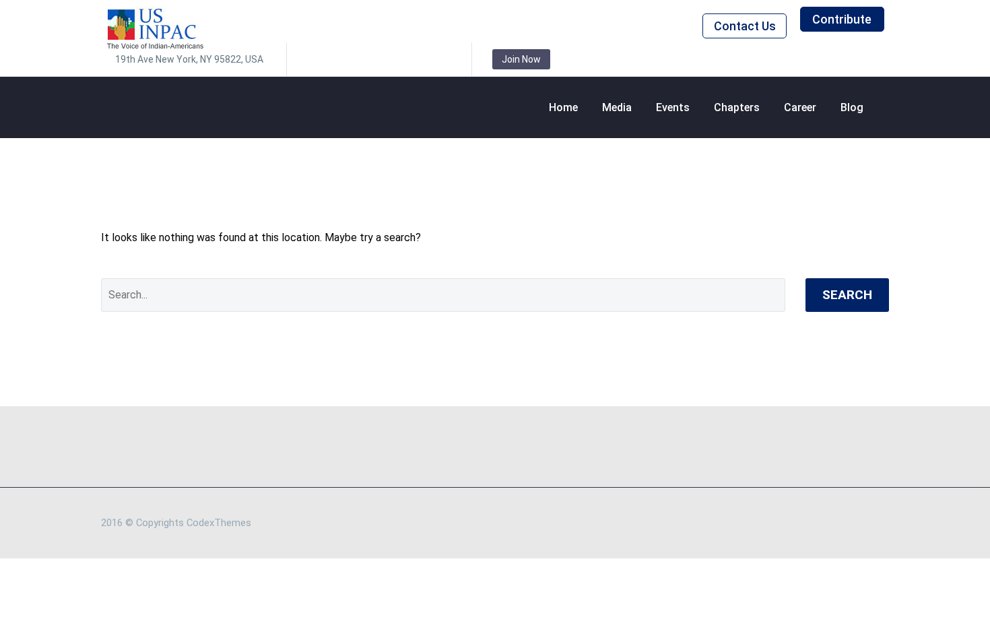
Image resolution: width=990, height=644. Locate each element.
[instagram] (378, 59)
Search (847, 294)
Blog (851, 107)
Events (673, 107)
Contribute (841, 19)
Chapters (737, 107)
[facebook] (317, 59)
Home (563, 107)
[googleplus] (418, 59)
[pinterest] (398, 59)
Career (800, 107)
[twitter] (358, 59)
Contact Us (745, 26)
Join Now (521, 59)
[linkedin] (337, 59)
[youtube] (438, 59)
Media (617, 107)
